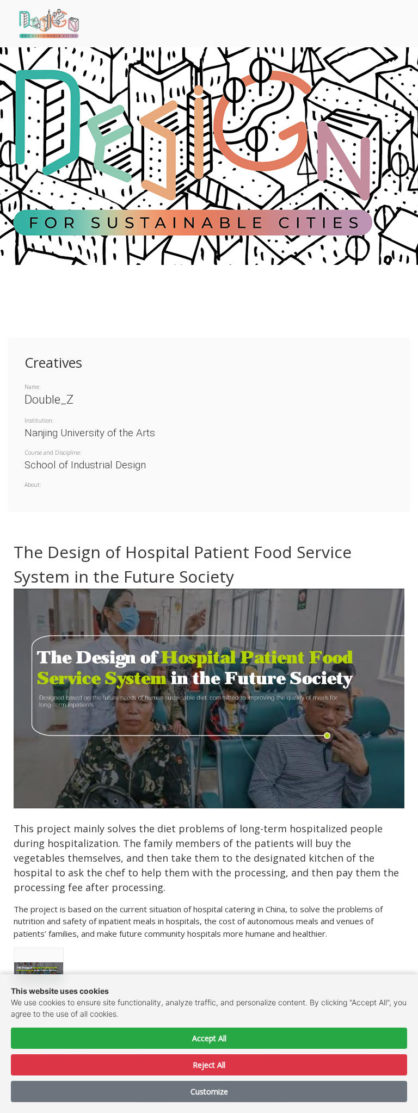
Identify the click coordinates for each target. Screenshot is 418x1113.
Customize (209, 1091)
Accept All (209, 1038)
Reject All (209, 1065)
